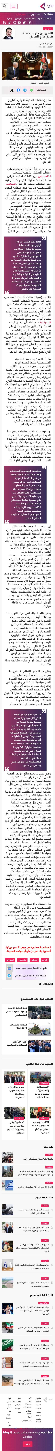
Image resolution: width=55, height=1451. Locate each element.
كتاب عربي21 (28, 1402)
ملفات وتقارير (38, 1420)
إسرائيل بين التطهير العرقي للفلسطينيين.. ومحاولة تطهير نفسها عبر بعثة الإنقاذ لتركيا (35, 1173)
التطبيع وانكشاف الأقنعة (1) (18, 1027)
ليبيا (10, 1411)
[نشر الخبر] (12, 90)
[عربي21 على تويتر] (24, 22)
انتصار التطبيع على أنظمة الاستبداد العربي (35, 1187)
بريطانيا (8, 1418)
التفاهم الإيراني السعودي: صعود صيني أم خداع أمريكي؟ (40, 1127)
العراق (9, 1407)
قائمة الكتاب (30, 19)
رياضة (39, 1412)
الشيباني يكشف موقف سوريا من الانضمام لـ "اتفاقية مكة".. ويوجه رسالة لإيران (32, 1248)
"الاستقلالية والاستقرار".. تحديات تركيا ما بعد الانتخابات (42, 1092)
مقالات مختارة (44, 19)
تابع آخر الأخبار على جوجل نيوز (31, 968)
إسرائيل (34, 960)
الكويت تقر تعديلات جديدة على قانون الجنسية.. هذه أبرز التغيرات (33, 1329)
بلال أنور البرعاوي (46, 43)
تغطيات (38, 1405)
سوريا (9, 1414)
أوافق (27, 1444)
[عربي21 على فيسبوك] (30, 22)
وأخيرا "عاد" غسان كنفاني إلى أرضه (38, 1159)
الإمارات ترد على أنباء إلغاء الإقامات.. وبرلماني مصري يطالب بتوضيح (33, 1364)
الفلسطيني (44, 176)
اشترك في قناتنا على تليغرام (31, 975)
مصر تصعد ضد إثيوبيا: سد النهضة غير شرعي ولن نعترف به (33, 1284)
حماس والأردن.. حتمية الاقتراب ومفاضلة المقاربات (16, 1092)
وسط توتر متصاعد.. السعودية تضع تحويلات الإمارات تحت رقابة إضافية (34, 1347)
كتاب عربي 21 (34, 15)
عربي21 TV (17, 1401)
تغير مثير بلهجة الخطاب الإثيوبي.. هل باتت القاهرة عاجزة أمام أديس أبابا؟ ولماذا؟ (31, 1382)
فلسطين (22, 960)
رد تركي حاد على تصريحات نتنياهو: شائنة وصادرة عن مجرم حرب (32, 1266)
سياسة (45, 1223)
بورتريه (10, 19)
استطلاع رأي (26, 1420)
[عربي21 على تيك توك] (9, 22)
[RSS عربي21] (4, 22)
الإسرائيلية (45, 322)
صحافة (45, 1206)
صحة (19, 1412)
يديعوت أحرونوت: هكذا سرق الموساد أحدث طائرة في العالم (33, 1211)
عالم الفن (18, 1405)
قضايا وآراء (21, 15)
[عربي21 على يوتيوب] (19, 22)
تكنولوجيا (18, 1408)
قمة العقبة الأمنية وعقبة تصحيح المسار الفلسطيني (16, 1011)
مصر (9, 1421)
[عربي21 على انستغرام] (14, 22)
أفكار (29, 1417)
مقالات (48, 14)
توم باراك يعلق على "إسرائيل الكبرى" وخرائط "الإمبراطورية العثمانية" (33, 1229)
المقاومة (11, 184)
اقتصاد (38, 1408)
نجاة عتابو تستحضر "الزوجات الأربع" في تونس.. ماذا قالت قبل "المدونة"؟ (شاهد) (32, 1310)
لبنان (9, 1425)
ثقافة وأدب (43, 1303)
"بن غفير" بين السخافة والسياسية (17, 1043)
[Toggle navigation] (14, 6)
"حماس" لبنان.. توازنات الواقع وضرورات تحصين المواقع (15, 1127)
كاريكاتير (18, 19)
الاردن (44, 960)
